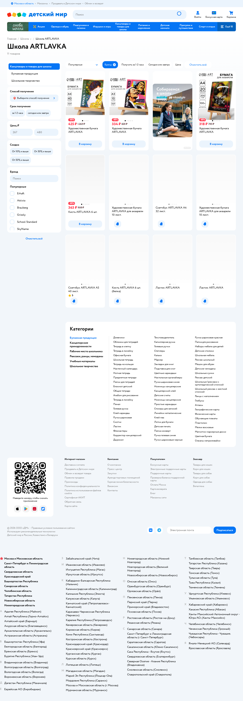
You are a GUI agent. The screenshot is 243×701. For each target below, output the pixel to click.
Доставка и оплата (74, 464)
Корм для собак (201, 477)
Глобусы (199, 400)
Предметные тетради (124, 377)
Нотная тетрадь (121, 373)
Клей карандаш (121, 413)
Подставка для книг (164, 368)
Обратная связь (73, 501)
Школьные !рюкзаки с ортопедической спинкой (209, 383)
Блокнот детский (122, 386)
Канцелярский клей (165, 391)
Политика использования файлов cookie (83, 492)
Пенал (116, 404)
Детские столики (204, 351)
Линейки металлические (167, 413)
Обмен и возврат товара (78, 473)
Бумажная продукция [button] (83, 338)
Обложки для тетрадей (125, 342)
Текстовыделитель (164, 337)
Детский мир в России (19, 535)
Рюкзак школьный (205, 359)
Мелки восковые (204, 427)
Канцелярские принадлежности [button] (80, 344)
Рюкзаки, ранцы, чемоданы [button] (86, 356)
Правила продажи (74, 477)
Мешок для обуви (204, 364)
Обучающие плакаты (206, 418)
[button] (226, 26)
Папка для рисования (206, 342)
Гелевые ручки (162, 346)
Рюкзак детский (203, 377)
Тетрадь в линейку (123, 351)
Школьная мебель (204, 355)
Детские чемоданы (205, 368)
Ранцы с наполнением (207, 396)
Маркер (158, 359)
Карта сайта (71, 506)
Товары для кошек (202, 464)
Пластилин (201, 423)
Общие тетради (121, 391)
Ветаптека (198, 486)
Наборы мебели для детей (209, 346)
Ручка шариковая (122, 417)
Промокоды (71, 481)
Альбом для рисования (125, 395)
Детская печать (162, 426)
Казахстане (39, 535)
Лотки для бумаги (163, 422)
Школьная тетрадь (123, 359)
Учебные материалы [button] (82, 361)
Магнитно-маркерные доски (210, 431)
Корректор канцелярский (127, 435)
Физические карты (205, 414)
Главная (11, 39)
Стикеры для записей (165, 408)
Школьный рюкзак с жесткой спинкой (211, 390)
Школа (24, 39)
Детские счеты (162, 395)
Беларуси (52, 535)
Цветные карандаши (165, 373)
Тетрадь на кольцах (123, 364)
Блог (152, 493)
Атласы (199, 405)
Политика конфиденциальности (82, 486)
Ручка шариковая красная (209, 337)
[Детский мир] (37, 15)
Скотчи (117, 422)
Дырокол (118, 439)
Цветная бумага (203, 436)
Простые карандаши (165, 404)
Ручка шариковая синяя (166, 382)
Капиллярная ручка (164, 342)
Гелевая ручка (120, 408)
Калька (158, 355)
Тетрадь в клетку (122, 346)
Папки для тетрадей (124, 382)
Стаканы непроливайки (207, 440)
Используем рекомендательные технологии (31, 531)
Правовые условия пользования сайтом (53, 527)
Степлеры (159, 351)
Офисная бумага (122, 355)
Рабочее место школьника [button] (86, 351)
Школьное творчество (25, 80)
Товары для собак (202, 473)
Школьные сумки (204, 373)
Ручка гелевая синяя (165, 435)
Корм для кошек (201, 469)
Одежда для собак (202, 481)
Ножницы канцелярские (167, 386)
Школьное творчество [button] (84, 366)
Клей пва (159, 417)
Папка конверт (162, 431)
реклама (187, 148)
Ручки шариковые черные (168, 439)
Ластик (117, 426)
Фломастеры (120, 431)
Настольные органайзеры (168, 377)
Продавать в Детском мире (79, 469)
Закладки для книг (164, 364)
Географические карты (207, 409)
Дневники (119, 337)
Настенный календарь (125, 368)
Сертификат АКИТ (75, 497)
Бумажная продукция (24, 73)
